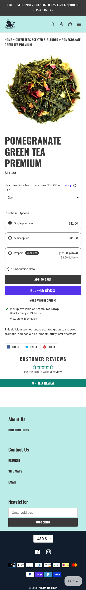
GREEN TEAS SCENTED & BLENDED (37, 39)
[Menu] (79, 24)
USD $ (42, 539)
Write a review (43, 383)
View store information (23, 318)
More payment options (43, 300)
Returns (14, 460)
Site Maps (15, 471)
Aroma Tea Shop (48, 587)
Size (7, 190)
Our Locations (18, 430)
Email (12, 482)
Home (9, 39)
